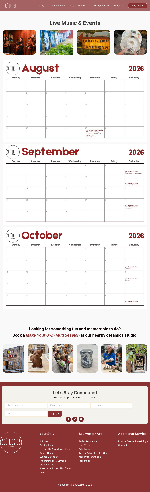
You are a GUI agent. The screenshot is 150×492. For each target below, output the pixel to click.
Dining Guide (46, 452)
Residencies (99, 5)
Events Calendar (48, 456)
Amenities (57, 5)
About (116, 5)
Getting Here (46, 445)
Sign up (54, 413)
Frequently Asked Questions (54, 449)
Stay (41, 5)
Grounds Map (46, 464)
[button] (45, 5)
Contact (122, 445)
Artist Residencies (89, 441)
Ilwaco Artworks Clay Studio (94, 452)
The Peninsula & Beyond (52, 460)
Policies (43, 441)
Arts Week (84, 449)
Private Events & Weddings (133, 441)
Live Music (84, 445)
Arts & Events (77, 5)
